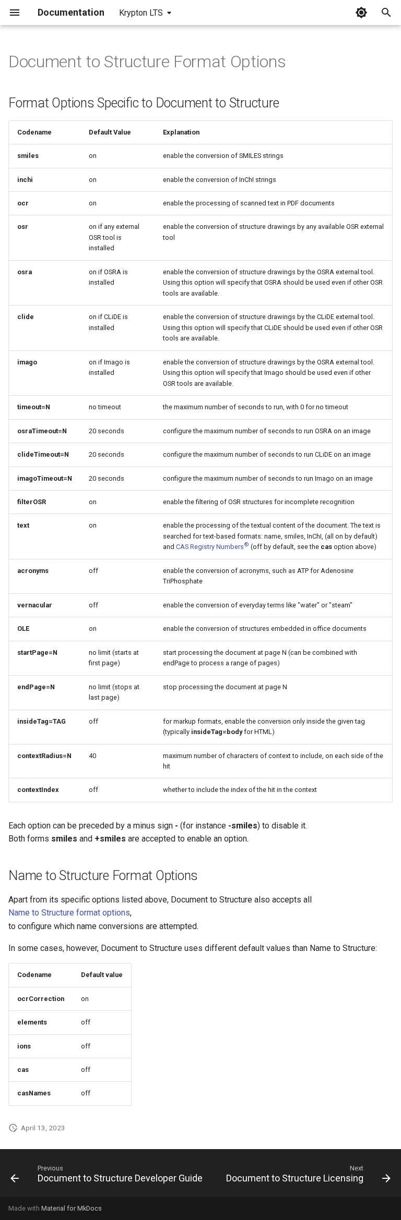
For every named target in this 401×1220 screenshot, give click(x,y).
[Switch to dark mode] (361, 12)
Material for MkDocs (71, 1208)
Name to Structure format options (69, 913)
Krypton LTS (141, 13)
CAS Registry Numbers (212, 547)
